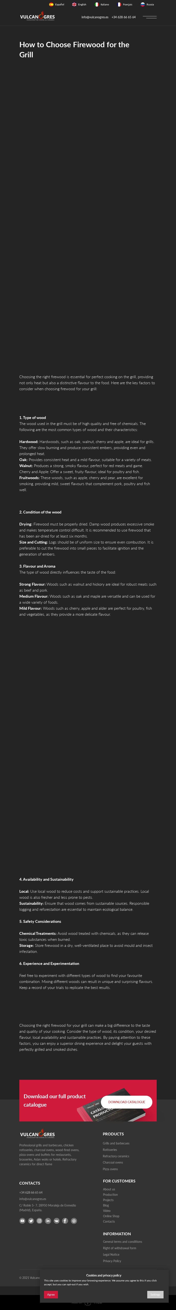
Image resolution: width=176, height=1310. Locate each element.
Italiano (105, 4)
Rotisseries (110, 1150)
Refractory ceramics (116, 1156)
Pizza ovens (110, 1169)
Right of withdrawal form (119, 1248)
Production (110, 1194)
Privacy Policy (112, 1261)
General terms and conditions (122, 1241)
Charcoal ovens (113, 1162)
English (82, 4)
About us (109, 1189)
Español (59, 4)
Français (127, 4)
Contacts (109, 1221)
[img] (51, 4)
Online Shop (111, 1216)
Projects (108, 1200)
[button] (126, 1102)
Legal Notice (111, 1254)
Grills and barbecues (116, 1143)
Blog (106, 1205)
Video (107, 1211)
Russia (150, 4)
